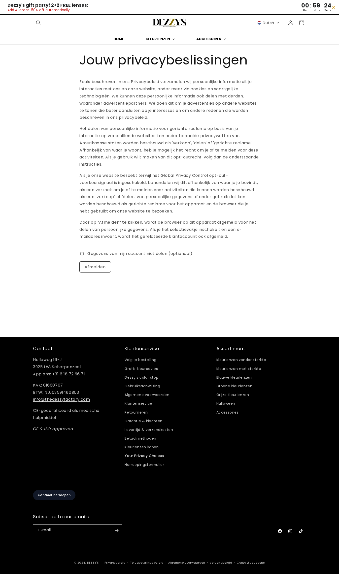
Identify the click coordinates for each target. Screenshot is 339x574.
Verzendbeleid (221, 562)
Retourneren (136, 412)
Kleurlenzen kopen (142, 447)
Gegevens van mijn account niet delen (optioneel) (140, 253)
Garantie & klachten (143, 421)
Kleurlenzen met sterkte (238, 368)
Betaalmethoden (140, 438)
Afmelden (95, 267)
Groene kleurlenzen (234, 386)
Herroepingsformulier (144, 464)
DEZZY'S (93, 563)
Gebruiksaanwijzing (142, 386)
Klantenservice (138, 403)
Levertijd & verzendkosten (149, 429)
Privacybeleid (114, 562)
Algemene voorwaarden (147, 395)
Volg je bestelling (140, 360)
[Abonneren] (116, 530)
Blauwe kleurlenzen (234, 377)
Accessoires (227, 412)
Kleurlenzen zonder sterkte (241, 360)
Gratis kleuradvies (141, 368)
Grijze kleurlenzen (232, 395)
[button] (38, 22)
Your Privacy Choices (144, 455)
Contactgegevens (251, 562)
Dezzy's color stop (141, 377)
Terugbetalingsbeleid (147, 562)
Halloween (225, 403)
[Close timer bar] (334, 7)
